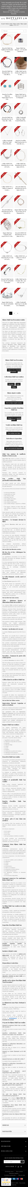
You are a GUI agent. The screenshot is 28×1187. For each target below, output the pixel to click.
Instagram (21, 1167)
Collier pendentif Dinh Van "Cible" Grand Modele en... (20, 119)
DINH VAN (5, 1125)
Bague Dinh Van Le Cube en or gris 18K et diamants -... (21, 95)
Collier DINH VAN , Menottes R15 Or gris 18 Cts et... (7, 165)
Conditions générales (10, 1175)
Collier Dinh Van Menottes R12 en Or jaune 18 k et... (20, 165)
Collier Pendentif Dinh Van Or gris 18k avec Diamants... (21, 303)
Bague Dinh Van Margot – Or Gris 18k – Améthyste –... (21, 49)
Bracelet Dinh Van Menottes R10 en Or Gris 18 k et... (7, 211)
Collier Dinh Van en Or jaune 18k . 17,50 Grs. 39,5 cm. (20, 280)
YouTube (18, 1167)
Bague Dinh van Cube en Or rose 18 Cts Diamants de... (21, 211)
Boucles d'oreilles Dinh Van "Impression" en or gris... (7, 96)
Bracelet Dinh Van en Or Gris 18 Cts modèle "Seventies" (7, 280)
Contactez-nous (9, 1171)
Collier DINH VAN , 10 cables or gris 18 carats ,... (21, 257)
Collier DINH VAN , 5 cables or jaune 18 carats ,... (7, 188)
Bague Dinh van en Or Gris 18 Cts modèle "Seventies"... (7, 303)
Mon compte (23, 18)
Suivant (18, 313)
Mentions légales (14, 1173)
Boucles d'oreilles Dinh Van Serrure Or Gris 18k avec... (21, 142)
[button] (6, 1182)
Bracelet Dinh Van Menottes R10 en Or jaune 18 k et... (20, 188)
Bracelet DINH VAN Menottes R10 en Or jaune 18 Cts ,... (20, 234)
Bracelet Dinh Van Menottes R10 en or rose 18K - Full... (7, 119)
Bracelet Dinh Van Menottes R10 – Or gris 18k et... (7, 72)
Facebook (15, 1167)
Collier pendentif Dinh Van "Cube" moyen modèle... (7, 142)
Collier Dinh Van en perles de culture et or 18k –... (21, 72)
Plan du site (21, 1175)
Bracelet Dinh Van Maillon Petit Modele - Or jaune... (7, 49)
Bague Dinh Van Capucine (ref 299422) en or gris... (7, 234)
